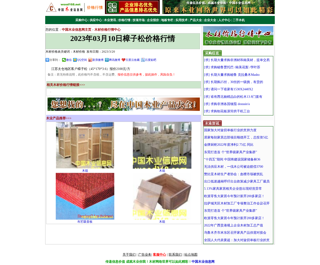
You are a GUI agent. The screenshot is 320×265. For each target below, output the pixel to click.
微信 (69, 60)
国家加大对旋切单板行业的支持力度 (230, 130)
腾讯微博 (114, 60)
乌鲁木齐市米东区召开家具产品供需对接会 (235, 232)
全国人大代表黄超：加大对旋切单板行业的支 (237, 240)
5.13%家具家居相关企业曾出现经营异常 (233, 188)
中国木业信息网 (203, 261)
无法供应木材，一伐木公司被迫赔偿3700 (233, 166)
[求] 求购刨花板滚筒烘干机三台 (227, 111)
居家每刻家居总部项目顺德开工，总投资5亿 (236, 137)
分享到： (55, 60)
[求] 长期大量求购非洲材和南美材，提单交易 (237, 60)
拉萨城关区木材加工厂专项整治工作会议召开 (237, 203)
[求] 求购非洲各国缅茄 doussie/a (227, 104)
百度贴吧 (150, 60)
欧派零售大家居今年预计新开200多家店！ (234, 196)
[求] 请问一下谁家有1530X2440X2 (228, 89)
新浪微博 (98, 60)
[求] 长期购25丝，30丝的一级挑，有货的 (233, 82)
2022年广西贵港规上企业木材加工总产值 (233, 225)
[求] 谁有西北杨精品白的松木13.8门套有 (233, 96)
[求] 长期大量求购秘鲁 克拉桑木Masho (232, 74)
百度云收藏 (133, 60)
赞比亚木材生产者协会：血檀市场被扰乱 (233, 174)
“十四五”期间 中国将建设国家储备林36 (232, 159)
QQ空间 (82, 60)
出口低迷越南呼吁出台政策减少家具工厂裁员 (237, 181)
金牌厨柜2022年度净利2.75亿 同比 (228, 144)
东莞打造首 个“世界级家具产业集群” (230, 152)
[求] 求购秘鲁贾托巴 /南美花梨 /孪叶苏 (232, 67)
